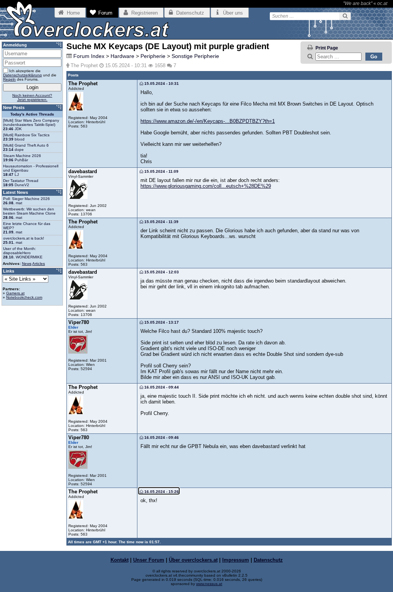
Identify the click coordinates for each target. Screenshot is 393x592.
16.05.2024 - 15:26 (161, 491)
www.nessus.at (209, 584)
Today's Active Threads (32, 114)
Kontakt (120, 560)
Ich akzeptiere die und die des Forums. (29, 75)
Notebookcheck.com (24, 297)
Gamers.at (15, 293)
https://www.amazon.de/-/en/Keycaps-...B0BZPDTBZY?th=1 (207, 121)
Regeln (9, 79)
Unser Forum (148, 560)
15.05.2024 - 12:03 (161, 272)
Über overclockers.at (193, 560)
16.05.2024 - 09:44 (161, 387)
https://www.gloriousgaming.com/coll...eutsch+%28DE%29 (205, 186)
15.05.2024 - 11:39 (160, 222)
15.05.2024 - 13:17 (161, 322)
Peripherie (152, 56)
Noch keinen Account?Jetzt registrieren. (32, 97)
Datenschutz (268, 560)
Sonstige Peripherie (195, 56)
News (26, 263)
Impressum (235, 560)
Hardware (122, 56)
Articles (38, 263)
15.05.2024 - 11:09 (160, 171)
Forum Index (88, 56)
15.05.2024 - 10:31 (161, 83)
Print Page (326, 48)
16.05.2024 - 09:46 (161, 437)
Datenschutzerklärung (22, 75)
